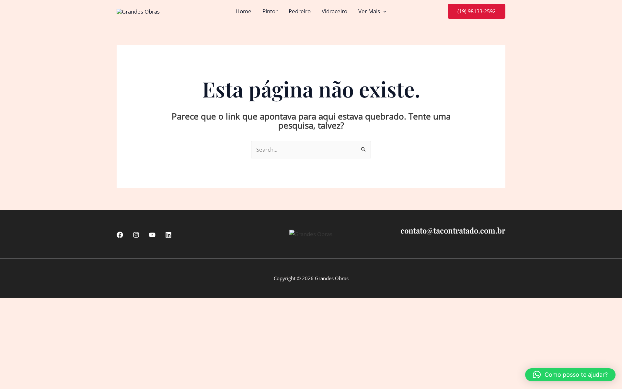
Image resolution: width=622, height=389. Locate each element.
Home (243, 11)
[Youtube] (152, 235)
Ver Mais (369, 11)
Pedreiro (300, 11)
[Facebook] (120, 235)
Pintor (270, 11)
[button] (383, 11)
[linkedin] (168, 235)
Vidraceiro (334, 11)
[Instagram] (136, 235)
